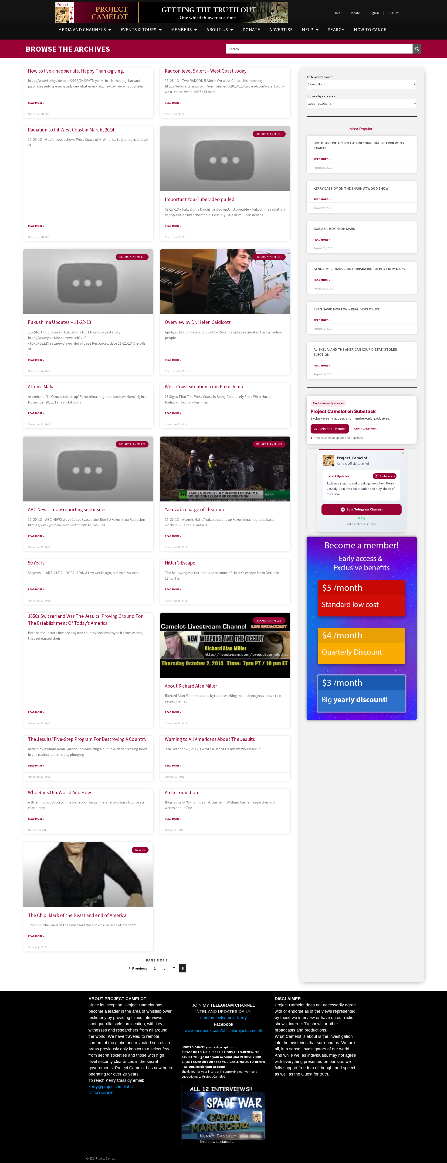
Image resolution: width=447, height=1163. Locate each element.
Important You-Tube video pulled (199, 199)
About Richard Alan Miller (191, 686)
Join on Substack (332, 429)
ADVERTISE (281, 29)
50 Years (36, 563)
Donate (355, 13)
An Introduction (181, 792)
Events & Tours (138, 29)
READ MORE (101, 1093)
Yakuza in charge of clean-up (194, 509)
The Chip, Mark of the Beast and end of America (77, 915)
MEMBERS (181, 29)
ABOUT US (217, 29)
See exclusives (365, 429)
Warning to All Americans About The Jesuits (210, 739)
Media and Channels (82, 29)
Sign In (374, 13)
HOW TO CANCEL (371, 29)
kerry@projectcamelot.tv (111, 1086)
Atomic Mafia (41, 386)
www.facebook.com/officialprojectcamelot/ (223, 1030)
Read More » (36, 102)
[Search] (417, 49)
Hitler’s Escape (180, 563)
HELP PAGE (396, 13)
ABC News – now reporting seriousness (68, 509)
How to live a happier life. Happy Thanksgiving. (76, 71)
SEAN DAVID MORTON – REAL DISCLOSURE (347, 309)
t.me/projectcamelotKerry (223, 1017)
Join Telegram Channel (365, 509)
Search (336, 29)
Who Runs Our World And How (59, 792)
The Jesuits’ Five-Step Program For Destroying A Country (87, 739)
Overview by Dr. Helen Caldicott (198, 322)
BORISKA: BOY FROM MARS (334, 228)
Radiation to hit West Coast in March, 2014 (71, 130)
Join (337, 13)
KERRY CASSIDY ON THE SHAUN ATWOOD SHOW (351, 188)
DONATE (251, 29)
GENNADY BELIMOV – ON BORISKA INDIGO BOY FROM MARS (359, 268)
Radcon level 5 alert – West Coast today (206, 71)
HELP (307, 29)
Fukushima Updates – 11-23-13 (59, 322)
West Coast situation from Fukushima (204, 386)
